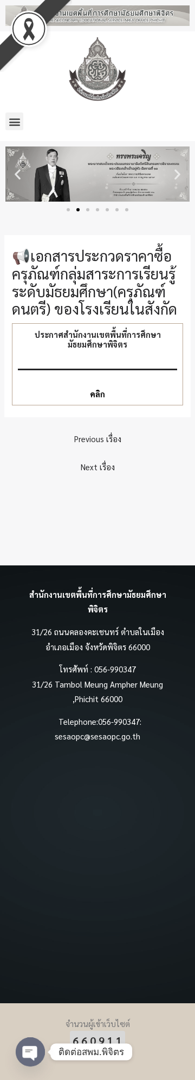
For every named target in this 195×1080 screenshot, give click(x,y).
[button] (14, 121)
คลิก (97, 394)
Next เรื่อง (98, 467)
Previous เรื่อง (97, 439)
